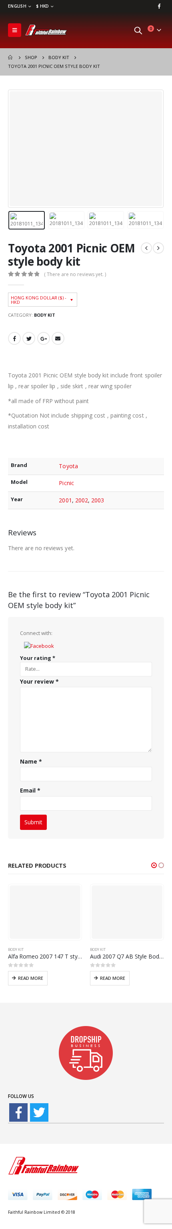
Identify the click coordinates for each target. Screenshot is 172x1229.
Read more (30, 978)
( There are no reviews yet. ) (75, 274)
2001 (65, 500)
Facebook (14, 338)
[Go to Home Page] (11, 57)
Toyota (68, 466)
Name (31, 761)
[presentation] (18, 149)
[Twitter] (39, 1112)
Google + (43, 338)
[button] (39, 645)
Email (58, 338)
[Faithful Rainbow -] (46, 30)
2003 (97, 500)
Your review (39, 681)
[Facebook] (159, 6)
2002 (81, 500)
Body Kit (44, 315)
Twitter (28, 338)
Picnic (66, 483)
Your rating (37, 658)
